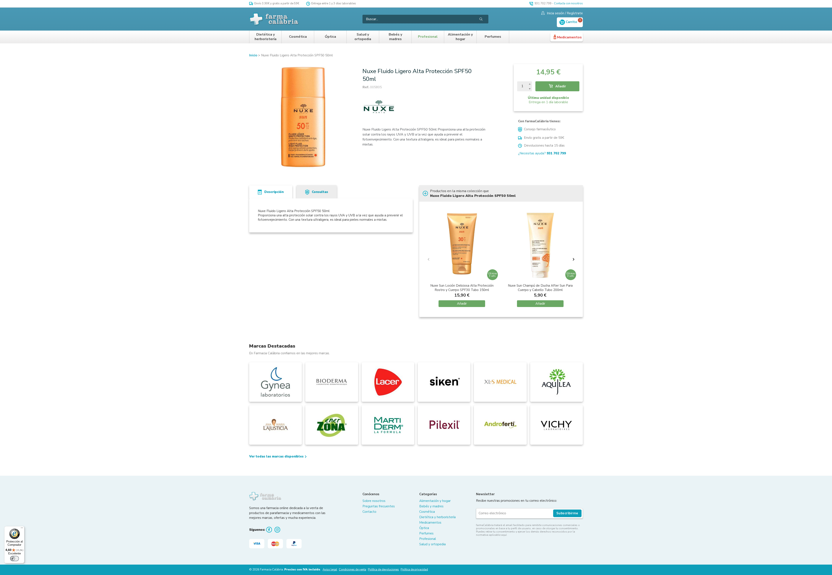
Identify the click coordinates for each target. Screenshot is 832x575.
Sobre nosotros (373, 501)
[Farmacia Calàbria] (274, 19)
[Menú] (21, 528)
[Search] (481, 19)
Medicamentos (569, 37)
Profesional (428, 36)
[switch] (14, 558)
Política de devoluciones (383, 570)
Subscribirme (567, 513)
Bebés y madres (395, 37)
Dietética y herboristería (265, 37)
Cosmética (298, 36)
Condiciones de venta (352, 570)
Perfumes (493, 36)
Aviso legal (330, 570)
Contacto (369, 512)
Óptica (330, 36)
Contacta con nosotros (568, 3)
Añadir (560, 86)
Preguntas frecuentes (378, 506)
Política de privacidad (414, 570)
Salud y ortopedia (362, 37)
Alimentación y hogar (460, 37)
